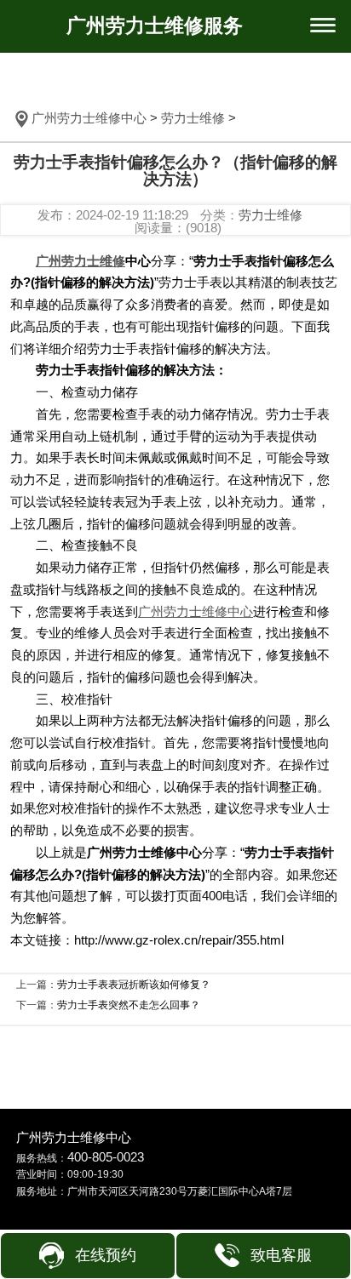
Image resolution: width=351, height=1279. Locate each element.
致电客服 (281, 1255)
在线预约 (105, 1255)
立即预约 (175, 653)
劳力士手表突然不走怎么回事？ (128, 1005)
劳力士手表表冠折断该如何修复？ (133, 985)
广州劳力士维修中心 (89, 118)
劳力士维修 (193, 118)
